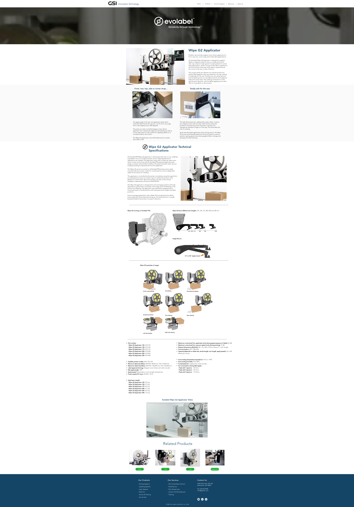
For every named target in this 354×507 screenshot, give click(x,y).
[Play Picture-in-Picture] (202, 434)
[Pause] (149, 434)
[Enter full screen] (205, 434)
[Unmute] (152, 434)
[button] (207, 4)
